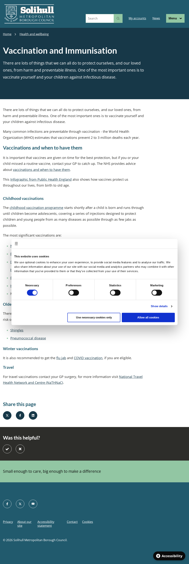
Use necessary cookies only (94, 317)
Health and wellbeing (34, 34)
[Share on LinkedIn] (33, 415)
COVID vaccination (88, 358)
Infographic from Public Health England (41, 179)
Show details (159, 306)
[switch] (73, 293)
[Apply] (118, 18)
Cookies (87, 522)
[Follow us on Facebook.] (7, 504)
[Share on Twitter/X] (7, 415)
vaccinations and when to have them (41, 169)
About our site (24, 524)
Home (7, 34)
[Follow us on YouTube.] (33, 504)
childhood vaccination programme (36, 207)
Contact (72, 522)
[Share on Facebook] (20, 415)
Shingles (16, 330)
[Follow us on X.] (20, 504)
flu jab (61, 358)
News (156, 18)
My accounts (137, 18)
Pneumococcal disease (28, 338)
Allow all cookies (148, 317)
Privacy (8, 522)
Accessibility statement (45, 524)
